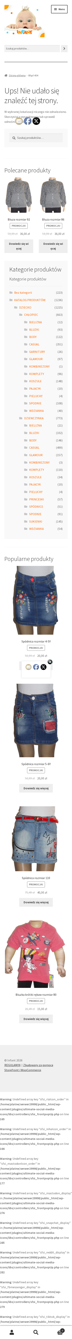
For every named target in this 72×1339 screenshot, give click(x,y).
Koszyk (55, 1329)
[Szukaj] (64, 48)
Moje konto (12, 1332)
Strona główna (17, 75)
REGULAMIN (12, 1065)
